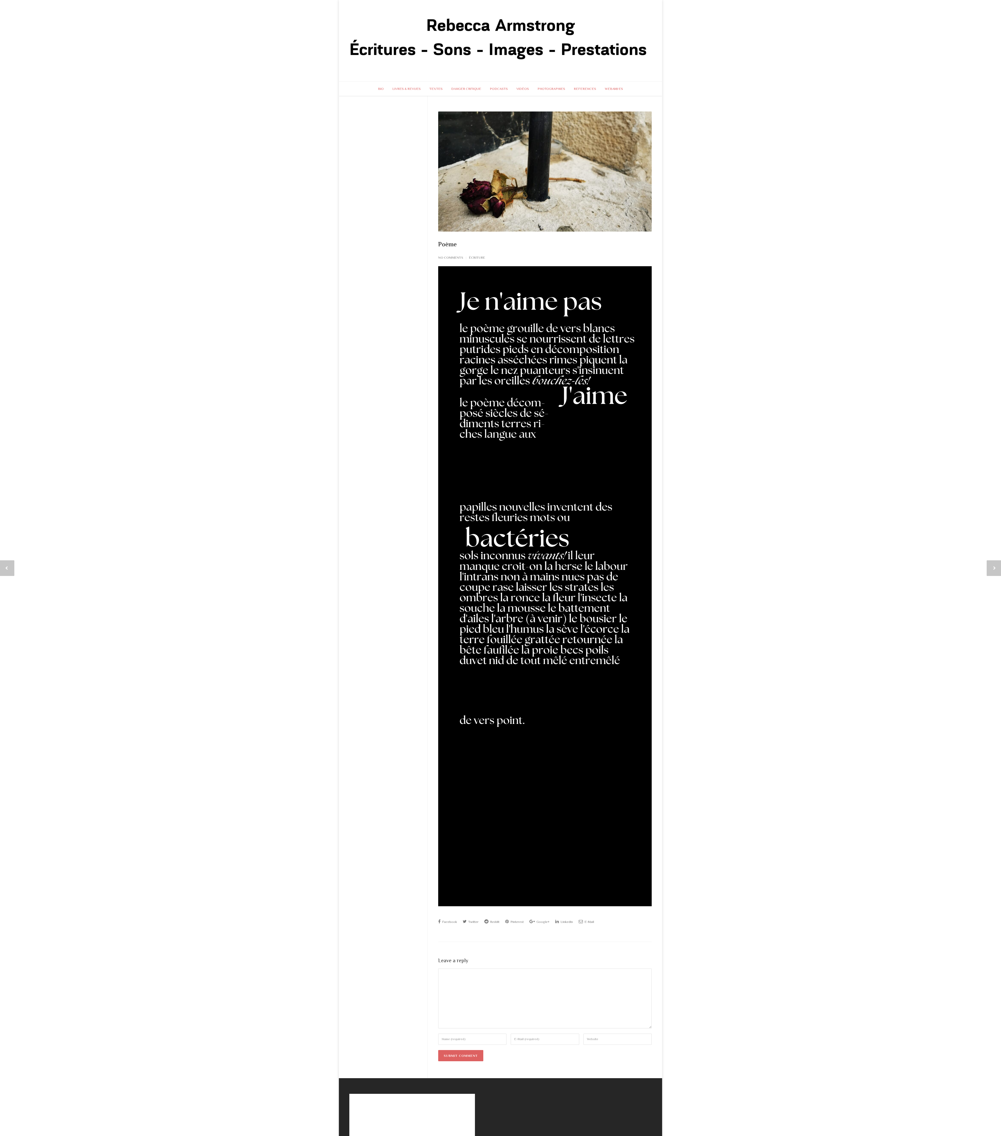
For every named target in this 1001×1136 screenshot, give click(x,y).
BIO (381, 89)
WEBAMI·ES (614, 89)
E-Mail (589, 922)
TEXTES (436, 89)
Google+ (543, 922)
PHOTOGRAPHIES (551, 89)
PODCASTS (499, 89)
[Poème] (545, 171)
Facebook (449, 922)
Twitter (473, 922)
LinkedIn (566, 922)
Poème (447, 244)
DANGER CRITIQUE (466, 89)
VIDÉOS (522, 89)
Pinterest (517, 922)
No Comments (450, 257)
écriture (477, 257)
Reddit (494, 922)
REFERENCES (585, 89)
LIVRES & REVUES (406, 89)
